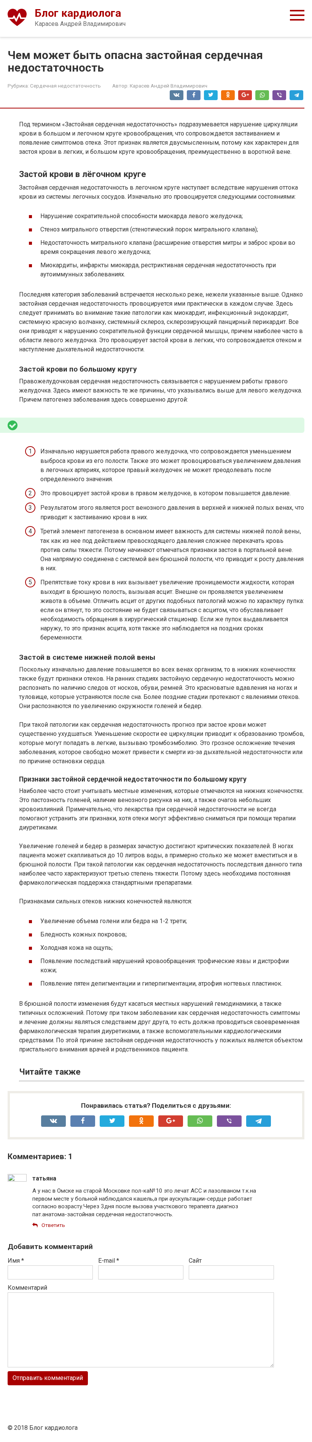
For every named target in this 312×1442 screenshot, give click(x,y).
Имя (16, 1260)
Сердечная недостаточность (65, 86)
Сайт (195, 1260)
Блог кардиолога (78, 13)
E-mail (108, 1260)
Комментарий (27, 1287)
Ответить (53, 1225)
